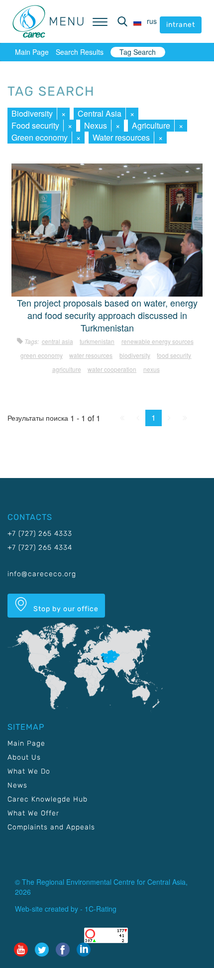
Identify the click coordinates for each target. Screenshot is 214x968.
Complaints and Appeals (51, 827)
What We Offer (33, 813)
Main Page (32, 52)
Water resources (121, 137)
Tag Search (137, 52)
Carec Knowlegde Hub (47, 799)
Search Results (80, 52)
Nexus (95, 125)
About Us (24, 757)
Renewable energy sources (157, 341)
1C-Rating (100, 909)
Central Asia (99, 113)
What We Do (28, 771)
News (17, 785)
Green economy (39, 137)
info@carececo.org (41, 574)
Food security (35, 125)
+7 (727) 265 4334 (39, 547)
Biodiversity (32, 113)
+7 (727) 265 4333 (39, 533)
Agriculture (151, 125)
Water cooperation (112, 369)
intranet (180, 24)
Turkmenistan (97, 341)
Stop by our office (65, 609)
